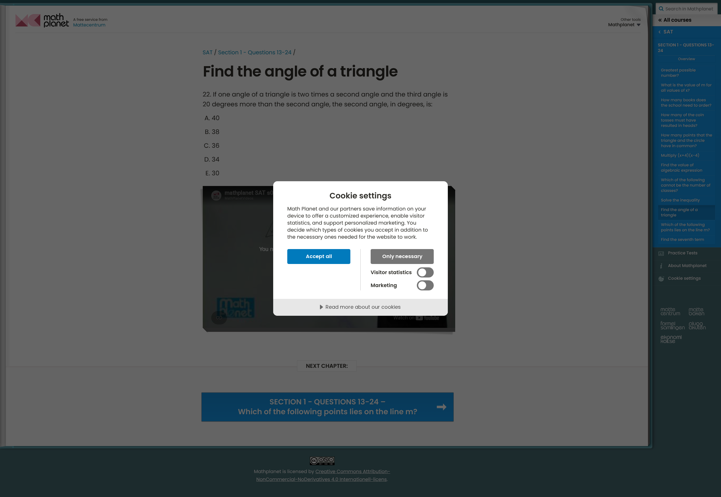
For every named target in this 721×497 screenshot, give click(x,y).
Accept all (319, 256)
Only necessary (402, 256)
